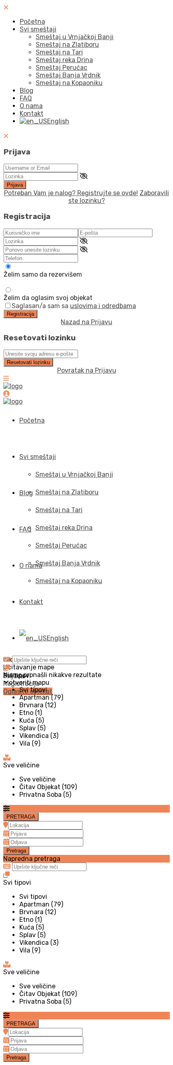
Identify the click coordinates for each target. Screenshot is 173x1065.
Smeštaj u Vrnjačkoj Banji (74, 37)
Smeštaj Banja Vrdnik (68, 75)
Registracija (20, 314)
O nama (31, 106)
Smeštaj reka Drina (64, 60)
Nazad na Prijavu (86, 322)
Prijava (15, 185)
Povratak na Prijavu (86, 370)
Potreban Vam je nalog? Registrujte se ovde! (71, 193)
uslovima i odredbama (103, 306)
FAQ (26, 98)
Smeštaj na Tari (59, 52)
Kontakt (31, 113)
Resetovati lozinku (28, 362)
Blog (26, 90)
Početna (32, 21)
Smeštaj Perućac (61, 67)
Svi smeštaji (38, 29)
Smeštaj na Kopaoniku (69, 83)
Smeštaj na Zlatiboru (67, 44)
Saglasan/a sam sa (74, 306)
